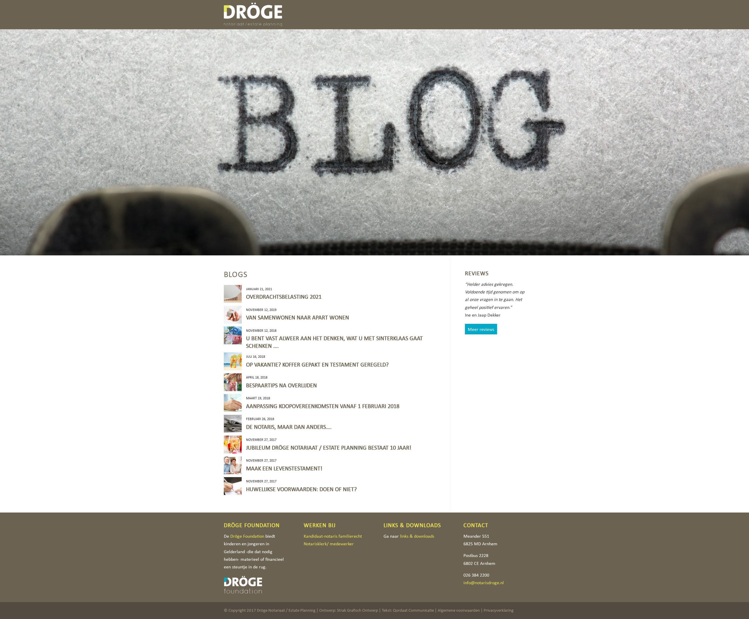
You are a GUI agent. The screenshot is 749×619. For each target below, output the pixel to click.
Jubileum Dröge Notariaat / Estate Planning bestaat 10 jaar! (328, 447)
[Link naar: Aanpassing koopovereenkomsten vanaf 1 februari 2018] (233, 403)
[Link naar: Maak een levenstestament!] (233, 465)
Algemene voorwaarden (459, 610)
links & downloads (417, 536)
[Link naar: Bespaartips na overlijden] (233, 382)
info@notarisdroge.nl (483, 582)
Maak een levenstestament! (284, 468)
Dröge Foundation (247, 536)
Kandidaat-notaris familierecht (333, 536)
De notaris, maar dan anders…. (288, 426)
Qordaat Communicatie (413, 610)
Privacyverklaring (498, 610)
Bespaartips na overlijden (281, 385)
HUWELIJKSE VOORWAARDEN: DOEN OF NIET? (301, 489)
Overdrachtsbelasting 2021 (284, 296)
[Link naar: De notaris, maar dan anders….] (233, 424)
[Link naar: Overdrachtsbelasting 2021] (233, 294)
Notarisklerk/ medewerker (329, 543)
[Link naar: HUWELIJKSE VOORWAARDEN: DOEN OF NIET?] (233, 486)
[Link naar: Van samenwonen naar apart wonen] (233, 315)
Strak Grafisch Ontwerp (357, 610)
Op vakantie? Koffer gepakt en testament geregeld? (317, 364)
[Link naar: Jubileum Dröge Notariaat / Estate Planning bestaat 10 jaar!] (233, 444)
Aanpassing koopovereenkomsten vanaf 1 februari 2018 (322, 406)
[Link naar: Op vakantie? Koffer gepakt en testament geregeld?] (233, 361)
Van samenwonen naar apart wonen (297, 317)
